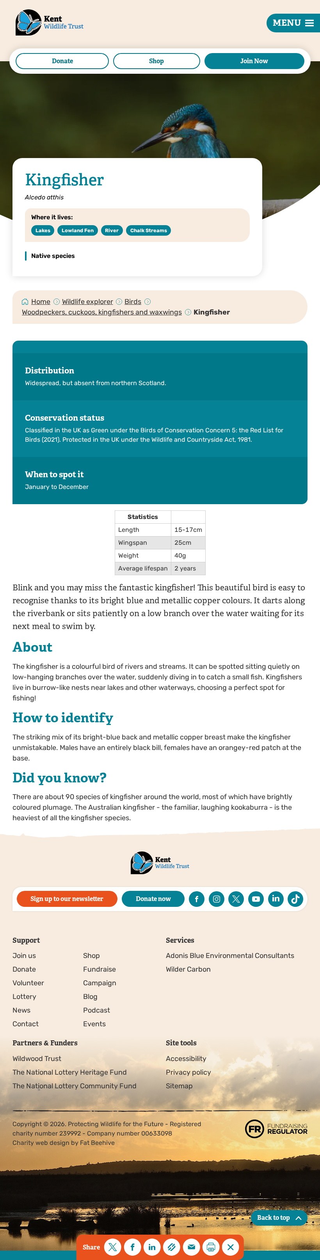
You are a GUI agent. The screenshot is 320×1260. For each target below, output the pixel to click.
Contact (25, 1024)
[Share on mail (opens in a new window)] (191, 1247)
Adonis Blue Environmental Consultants (230, 955)
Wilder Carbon (188, 969)
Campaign (99, 983)
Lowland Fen (78, 230)
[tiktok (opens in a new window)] (295, 899)
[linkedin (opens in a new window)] (276, 899)
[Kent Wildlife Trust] (41, 34)
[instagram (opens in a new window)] (216, 899)
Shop (156, 61)
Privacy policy (188, 1072)
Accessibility (186, 1058)
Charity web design (40, 1142)
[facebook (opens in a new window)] (196, 899)
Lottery (24, 996)
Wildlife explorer (87, 301)
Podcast (96, 1010)
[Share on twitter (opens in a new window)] (112, 1247)
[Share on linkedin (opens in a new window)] (152, 1247)
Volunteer (28, 983)
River (112, 230)
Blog (90, 996)
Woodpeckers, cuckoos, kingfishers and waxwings (102, 312)
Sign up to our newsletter (66, 899)
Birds (132, 301)
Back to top (273, 1218)
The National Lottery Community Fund (74, 1086)
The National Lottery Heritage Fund (69, 1072)
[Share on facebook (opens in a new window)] (132, 1247)
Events (94, 1024)
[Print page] (211, 1247)
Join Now (254, 61)
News (21, 1010)
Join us (24, 955)
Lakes (43, 230)
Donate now (153, 899)
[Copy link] (171, 1247)
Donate (62, 61)
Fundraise (99, 969)
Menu (287, 22)
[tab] (41, 302)
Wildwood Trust (36, 1058)
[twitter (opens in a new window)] (236, 899)
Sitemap (179, 1086)
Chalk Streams (148, 230)
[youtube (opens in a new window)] (256, 899)
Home (40, 301)
